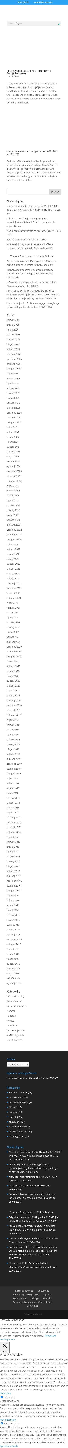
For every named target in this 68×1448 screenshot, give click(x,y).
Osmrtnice (32, 1305)
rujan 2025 (12, 373)
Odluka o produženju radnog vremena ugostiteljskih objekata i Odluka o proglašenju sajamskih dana (31, 222)
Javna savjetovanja (16, 1005)
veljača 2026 (13, 349)
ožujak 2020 (13, 690)
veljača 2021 (13, 636)
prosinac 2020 (14, 646)
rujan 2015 (12, 949)
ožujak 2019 (13, 749)
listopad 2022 (14, 539)
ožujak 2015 (13, 973)
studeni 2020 (14, 651)
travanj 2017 (13, 861)
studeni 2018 (14, 768)
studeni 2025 (14, 363)
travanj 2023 (13, 510)
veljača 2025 (13, 402)
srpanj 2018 (13, 788)
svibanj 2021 (13, 622)
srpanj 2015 (13, 953)
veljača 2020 (13, 695)
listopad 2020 (14, 656)
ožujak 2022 (13, 573)
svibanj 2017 (13, 856)
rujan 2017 (12, 836)
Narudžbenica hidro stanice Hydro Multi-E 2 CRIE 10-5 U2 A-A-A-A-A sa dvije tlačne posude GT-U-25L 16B (33, 209)
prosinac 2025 (14, 358)
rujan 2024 (12, 427)
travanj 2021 (13, 627)
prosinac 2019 (14, 705)
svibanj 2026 (13, 334)
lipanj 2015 (13, 958)
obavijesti (12, 1025)
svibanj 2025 (13, 388)
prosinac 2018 (14, 763)
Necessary (9, 1397)
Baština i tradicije (16, 996)
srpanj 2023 (13, 495)
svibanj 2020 (13, 680)
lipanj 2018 (13, 793)
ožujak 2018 (13, 807)
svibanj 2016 (13, 915)
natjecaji (11, 1015)
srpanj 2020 (13, 671)
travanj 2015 (13, 968)
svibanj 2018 (13, 797)
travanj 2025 (13, 393)
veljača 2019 (13, 753)
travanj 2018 (13, 802)
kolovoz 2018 (13, 783)
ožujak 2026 (13, 344)
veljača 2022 (13, 578)
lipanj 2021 (13, 617)
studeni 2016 (14, 885)
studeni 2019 (14, 710)
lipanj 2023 (13, 500)
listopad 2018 (14, 773)
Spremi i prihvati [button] (9, 1446)
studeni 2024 (14, 417)
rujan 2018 (12, 778)
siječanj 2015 (14, 983)
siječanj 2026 (14, 354)
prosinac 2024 (14, 412)
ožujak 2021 (13, 631)
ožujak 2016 (13, 924)
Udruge (35, 1298)
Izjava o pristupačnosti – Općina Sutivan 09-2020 (32, 1078)
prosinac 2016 (14, 880)
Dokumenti (43, 1290)
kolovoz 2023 (13, 490)
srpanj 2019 (13, 729)
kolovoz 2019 (13, 724)
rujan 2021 (12, 602)
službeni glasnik (15, 1035)
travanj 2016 (13, 919)
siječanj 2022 (14, 583)
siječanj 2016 (14, 934)
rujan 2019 (12, 719)
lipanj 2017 (13, 851)
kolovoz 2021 (13, 607)
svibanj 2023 (13, 505)
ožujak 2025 (13, 397)
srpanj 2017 (13, 846)
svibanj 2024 (13, 446)
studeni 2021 (14, 593)
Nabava (11, 1010)
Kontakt (47, 1298)
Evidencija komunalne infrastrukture (32, 1302)
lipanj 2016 (13, 910)
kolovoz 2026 (13, 319)
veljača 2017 (13, 871)
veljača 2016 (13, 929)
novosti (10, 1020)
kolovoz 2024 (13, 432)
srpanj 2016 (13, 905)
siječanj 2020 (14, 700)
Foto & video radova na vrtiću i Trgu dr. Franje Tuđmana (30, 72)
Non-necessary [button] (8, 1419)
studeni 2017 (14, 827)
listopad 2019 (14, 714)
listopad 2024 (14, 422)
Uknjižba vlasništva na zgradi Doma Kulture (32, 151)
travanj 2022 (13, 568)
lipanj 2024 (13, 441)
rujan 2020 (12, 661)
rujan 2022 (12, 544)
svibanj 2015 (13, 963)
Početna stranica (24, 1290)
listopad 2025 (14, 368)
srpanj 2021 (13, 612)
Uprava (47, 1294)
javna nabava (14, 1000)
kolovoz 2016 (13, 900)
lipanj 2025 (13, 383)
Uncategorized (14, 1040)
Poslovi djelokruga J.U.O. (26, 1294)
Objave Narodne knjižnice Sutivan (32, 256)
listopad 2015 (14, 944)
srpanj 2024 (13, 437)
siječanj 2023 (14, 524)
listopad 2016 (14, 890)
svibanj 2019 (13, 739)
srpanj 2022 (13, 554)
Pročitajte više (7, 1339)
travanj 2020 (13, 685)
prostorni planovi (16, 1030)
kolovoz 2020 (13, 666)
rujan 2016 (12, 895)
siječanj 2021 (14, 641)
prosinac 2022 (14, 529)
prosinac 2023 (14, 471)
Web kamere (20, 1298)
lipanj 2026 (13, 329)
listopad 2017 (14, 832)
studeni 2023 (14, 475)
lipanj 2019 (13, 734)
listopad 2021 (14, 597)
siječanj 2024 (14, 466)
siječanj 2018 (14, 817)
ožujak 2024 (13, 456)
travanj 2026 (13, 339)
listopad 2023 (14, 480)
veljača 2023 (13, 519)
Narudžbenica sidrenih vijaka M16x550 (27, 239)
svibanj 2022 (13, 563)
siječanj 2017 (14, 875)
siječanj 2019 (14, 758)
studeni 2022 (14, 534)
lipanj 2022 (13, 558)
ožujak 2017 (13, 866)
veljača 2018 (13, 812)
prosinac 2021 (14, 588)
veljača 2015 (13, 978)
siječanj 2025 (14, 407)
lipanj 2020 (13, 676)
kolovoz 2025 (13, 378)
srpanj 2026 (13, 324)
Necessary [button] (5, 1393)
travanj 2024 (13, 451)
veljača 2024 (13, 461)
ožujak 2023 (13, 514)
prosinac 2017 (14, 822)
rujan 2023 (12, 485)
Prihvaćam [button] (50, 1335)
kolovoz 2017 (13, 841)
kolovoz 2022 (13, 549)
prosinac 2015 (14, 939)
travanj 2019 (13, 744)
